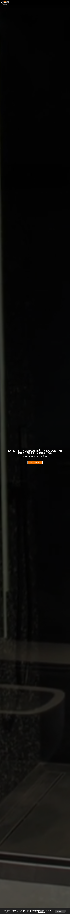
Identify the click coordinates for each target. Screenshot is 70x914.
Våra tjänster (35, 462)
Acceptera (60, 911)
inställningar (41, 912)
